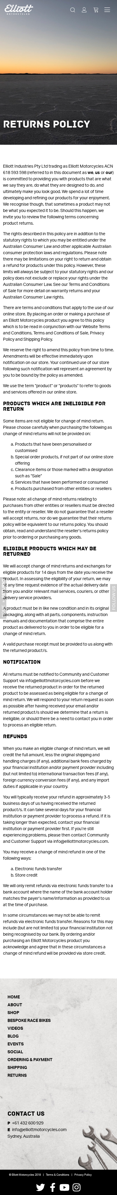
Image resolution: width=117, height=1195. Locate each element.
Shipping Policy (37, 339)
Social (15, 1051)
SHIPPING (17, 1067)
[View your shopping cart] (96, 9)
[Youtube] (64, 1187)
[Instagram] (76, 1187)
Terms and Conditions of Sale (60, 332)
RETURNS (17, 1075)
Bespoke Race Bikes (29, 1020)
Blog (13, 1036)
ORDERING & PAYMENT (30, 1059)
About (15, 1004)
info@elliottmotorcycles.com (53, 680)
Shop (13, 1012)
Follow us (113, 598)
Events (16, 1043)
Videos (15, 1028)
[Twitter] (40, 1187)
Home (3, 611)
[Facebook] (52, 1187)
